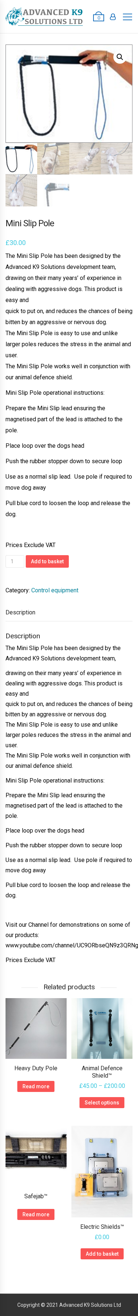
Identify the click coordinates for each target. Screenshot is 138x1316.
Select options (102, 1103)
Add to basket (47, 561)
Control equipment (54, 590)
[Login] (112, 16)
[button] (120, 57)
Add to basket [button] (102, 1254)
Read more (35, 1086)
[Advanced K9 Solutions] (44, 16)
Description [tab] (20, 612)
